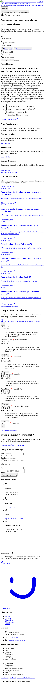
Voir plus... (5, 354)
